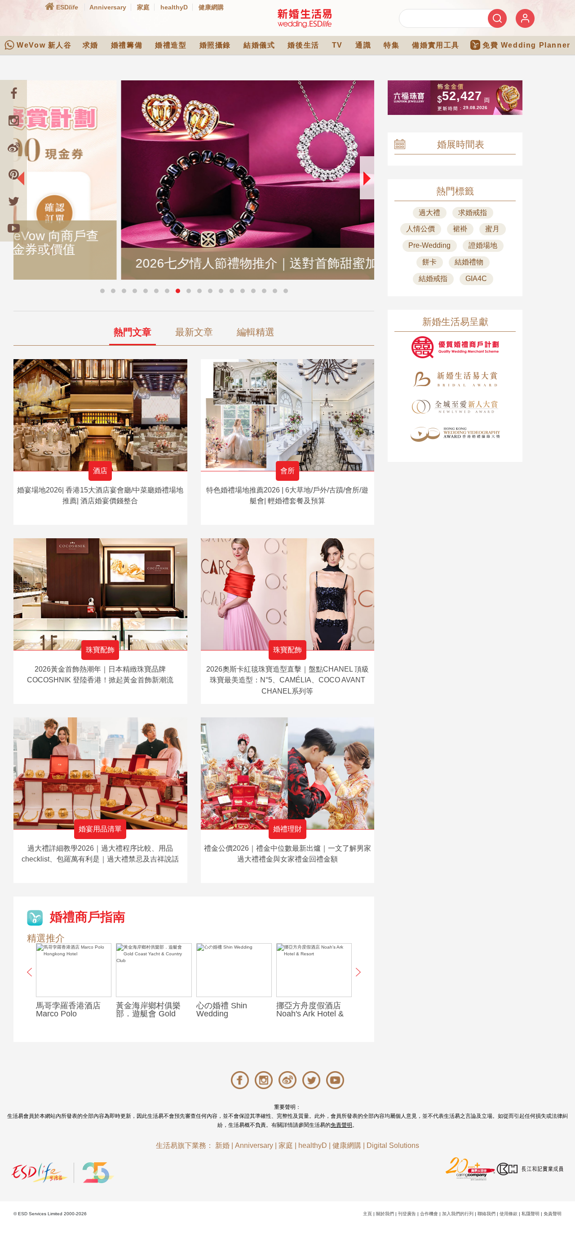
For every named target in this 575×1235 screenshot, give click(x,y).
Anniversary (107, 7)
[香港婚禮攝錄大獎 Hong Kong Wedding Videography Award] (455, 434)
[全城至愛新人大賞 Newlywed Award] (455, 406)
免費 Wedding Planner (526, 45)
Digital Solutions (393, 1145)
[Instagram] (13, 120)
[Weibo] (13, 147)
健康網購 (211, 7)
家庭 (143, 7)
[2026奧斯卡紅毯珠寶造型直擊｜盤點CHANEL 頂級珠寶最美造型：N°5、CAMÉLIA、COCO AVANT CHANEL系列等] (288, 594)
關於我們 (385, 1213)
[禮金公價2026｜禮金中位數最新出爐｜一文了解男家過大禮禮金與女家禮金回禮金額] (288, 773)
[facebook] (13, 93)
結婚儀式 (259, 45)
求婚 (90, 45)
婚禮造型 (170, 45)
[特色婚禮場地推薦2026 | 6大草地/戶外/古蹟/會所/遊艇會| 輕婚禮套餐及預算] (288, 415)
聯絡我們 (486, 1213)
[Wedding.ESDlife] (305, 18)
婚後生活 (303, 45)
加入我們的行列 (457, 1213)
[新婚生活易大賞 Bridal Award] (455, 379)
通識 (363, 45)
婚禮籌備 (126, 45)
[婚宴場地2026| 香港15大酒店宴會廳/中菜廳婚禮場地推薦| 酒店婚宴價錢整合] (100, 415)
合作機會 (429, 1213)
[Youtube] (13, 228)
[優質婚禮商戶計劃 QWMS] (455, 347)
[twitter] (13, 201)
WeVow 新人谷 (44, 45)
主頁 (367, 1213)
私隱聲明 (531, 1213)
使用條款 (509, 1213)
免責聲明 (341, 1125)
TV (337, 45)
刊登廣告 (407, 1213)
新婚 (222, 1145)
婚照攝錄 (215, 45)
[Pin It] (13, 174)
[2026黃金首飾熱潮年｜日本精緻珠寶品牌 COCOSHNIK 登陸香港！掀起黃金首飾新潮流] (100, 594)
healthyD (174, 7)
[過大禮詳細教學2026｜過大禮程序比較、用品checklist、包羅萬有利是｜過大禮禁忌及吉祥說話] (100, 773)
